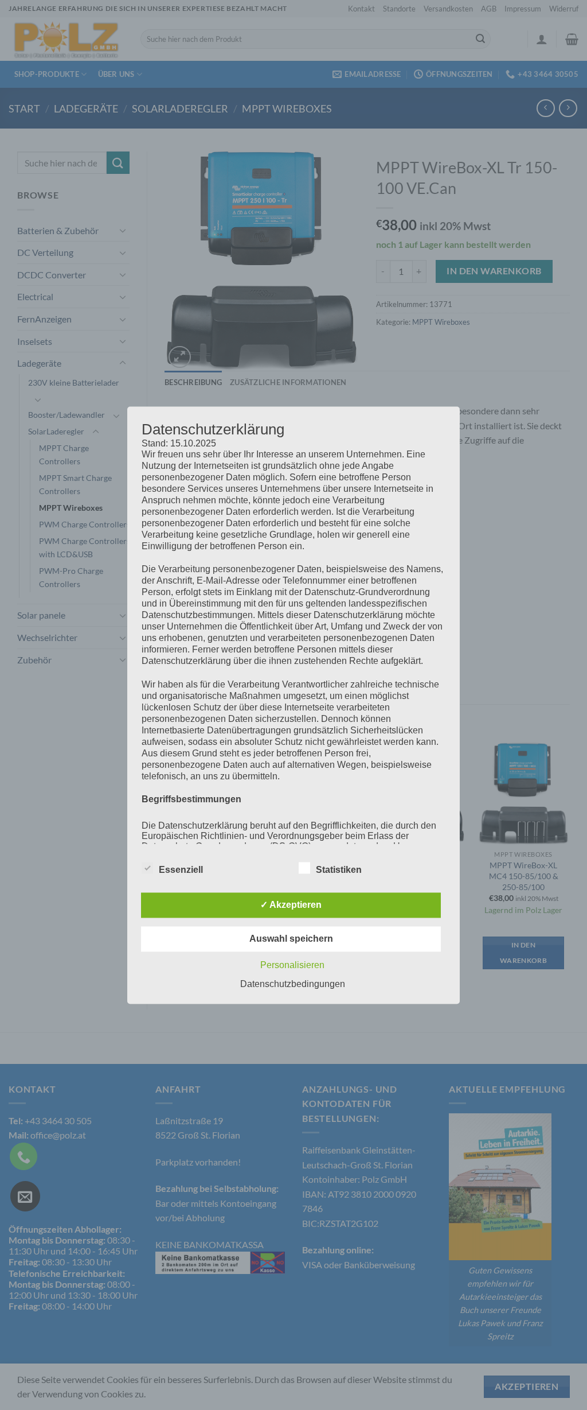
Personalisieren (292, 965)
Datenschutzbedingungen (292, 984)
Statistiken (339, 870)
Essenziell (181, 870)
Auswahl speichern (291, 938)
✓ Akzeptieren (291, 905)
